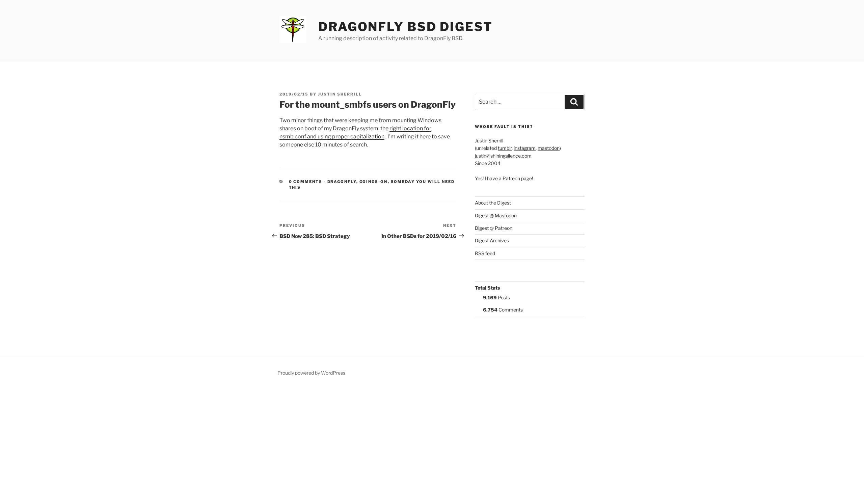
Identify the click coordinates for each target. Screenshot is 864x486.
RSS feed (485, 253)
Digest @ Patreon (493, 228)
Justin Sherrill (340, 94)
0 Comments (306, 181)
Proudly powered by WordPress (311, 373)
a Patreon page (515, 178)
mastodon (549, 148)
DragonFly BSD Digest (405, 26)
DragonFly (341, 181)
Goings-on (373, 181)
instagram (525, 148)
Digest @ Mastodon (496, 215)
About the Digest (493, 203)
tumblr (505, 148)
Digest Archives (492, 240)
